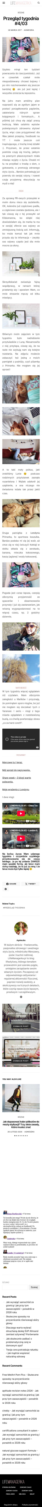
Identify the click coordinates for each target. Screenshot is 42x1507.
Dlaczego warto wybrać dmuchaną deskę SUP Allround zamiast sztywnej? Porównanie (22, 1331)
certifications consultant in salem (19, 1430)
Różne (21, 13)
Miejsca (11, 1009)
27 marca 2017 (15, 1055)
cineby (5, 1410)
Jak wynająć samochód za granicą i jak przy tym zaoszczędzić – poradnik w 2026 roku (20, 1307)
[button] (15, 1136)
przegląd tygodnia (14, 908)
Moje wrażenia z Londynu (15, 789)
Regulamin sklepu (11, 1505)
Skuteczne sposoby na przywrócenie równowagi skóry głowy (22, 1320)
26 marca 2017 (15, 30)
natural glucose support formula (19, 1450)
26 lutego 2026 (15, 1132)
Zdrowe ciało (26, 1487)
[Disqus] (21, 1174)
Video (31, 1009)
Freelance (21, 1041)
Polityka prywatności (30, 1505)
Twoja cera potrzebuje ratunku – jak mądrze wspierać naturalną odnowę (22, 1353)
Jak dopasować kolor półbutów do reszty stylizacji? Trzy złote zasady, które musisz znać (21, 1124)
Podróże (22, 1009)
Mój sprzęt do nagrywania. (16, 770)
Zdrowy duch (11, 1491)
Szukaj (5, 1282)
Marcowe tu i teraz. (12, 762)
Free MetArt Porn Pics (13, 1374)
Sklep (32, 1494)
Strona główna (9, 1487)
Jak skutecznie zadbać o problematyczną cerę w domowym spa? (19, 1342)
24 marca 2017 (15, 1020)
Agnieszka (29, 30)
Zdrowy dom (27, 1491)
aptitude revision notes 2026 (17, 1390)
